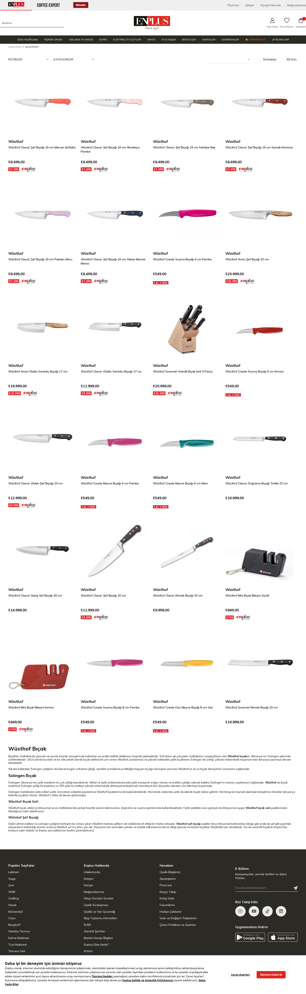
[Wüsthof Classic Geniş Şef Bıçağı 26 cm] (42, 551)
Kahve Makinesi (18, 938)
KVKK (87, 925)
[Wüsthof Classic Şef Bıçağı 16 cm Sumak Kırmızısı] (259, 103)
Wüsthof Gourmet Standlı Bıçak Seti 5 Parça (182, 371)
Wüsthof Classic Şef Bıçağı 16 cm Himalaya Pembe (110, 149)
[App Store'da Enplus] (283, 937)
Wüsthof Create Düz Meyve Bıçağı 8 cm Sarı (183, 707)
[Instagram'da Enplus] (240, 911)
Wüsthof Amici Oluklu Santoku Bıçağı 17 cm (37, 371)
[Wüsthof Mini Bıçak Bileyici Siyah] (259, 551)
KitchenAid (15, 912)
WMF (12, 892)
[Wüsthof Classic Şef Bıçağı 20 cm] (115, 551)
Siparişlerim (168, 879)
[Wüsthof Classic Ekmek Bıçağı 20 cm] (187, 551)
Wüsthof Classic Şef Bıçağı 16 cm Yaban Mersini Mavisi (113, 261)
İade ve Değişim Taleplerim (178, 918)
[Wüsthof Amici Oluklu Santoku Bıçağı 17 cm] (42, 327)
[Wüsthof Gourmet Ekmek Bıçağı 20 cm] (259, 663)
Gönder (296, 888)
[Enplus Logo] (152, 22)
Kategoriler (63, 59)
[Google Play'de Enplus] (250, 937)
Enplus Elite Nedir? (96, 944)
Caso (12, 918)
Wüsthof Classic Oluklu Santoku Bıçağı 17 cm (111, 371)
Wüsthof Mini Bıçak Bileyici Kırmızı (31, 707)
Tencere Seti (16, 951)
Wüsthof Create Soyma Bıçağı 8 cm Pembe (110, 707)
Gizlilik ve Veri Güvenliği (99, 912)
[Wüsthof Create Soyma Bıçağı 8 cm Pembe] (115, 663)
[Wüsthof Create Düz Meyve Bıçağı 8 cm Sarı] (187, 663)
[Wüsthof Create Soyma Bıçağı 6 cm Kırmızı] (259, 327)
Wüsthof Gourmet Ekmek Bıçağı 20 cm (251, 707)
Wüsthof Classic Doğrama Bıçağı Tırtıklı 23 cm (256, 483)
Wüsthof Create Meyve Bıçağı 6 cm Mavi (180, 483)
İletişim (250, 5)
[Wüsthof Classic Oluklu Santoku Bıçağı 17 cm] (115, 327)
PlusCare (233, 5)
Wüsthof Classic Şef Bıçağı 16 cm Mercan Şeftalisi (42, 147)
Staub (12, 905)
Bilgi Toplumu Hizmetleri (100, 918)
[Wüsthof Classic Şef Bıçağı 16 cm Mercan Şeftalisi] (42, 103)
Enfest (88, 951)
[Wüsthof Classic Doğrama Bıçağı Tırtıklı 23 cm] (259, 439)
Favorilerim (167, 905)
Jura (11, 885)
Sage (12, 879)
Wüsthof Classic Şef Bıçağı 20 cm (103, 595)
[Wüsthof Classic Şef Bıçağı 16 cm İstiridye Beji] (187, 103)
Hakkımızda (92, 872)
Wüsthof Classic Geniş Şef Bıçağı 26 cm (35, 595)
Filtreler (15, 59)
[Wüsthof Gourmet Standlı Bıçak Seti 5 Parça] (187, 327)
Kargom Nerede (271, 5)
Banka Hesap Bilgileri (98, 938)
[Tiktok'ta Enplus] (267, 911)
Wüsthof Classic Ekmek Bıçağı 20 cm (178, 595)
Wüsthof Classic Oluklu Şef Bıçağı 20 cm (35, 483)
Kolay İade (167, 898)
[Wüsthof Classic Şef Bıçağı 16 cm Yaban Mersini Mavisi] (115, 215)
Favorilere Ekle (68, 77)
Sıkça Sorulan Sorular (98, 898)
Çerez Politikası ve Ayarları (178, 925)
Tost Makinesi (17, 944)
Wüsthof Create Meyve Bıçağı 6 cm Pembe (110, 483)
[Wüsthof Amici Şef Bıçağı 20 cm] (259, 215)
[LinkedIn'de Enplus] (254, 911)
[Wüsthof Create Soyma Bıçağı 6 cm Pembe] (187, 215)
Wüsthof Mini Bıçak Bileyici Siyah (247, 595)
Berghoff (14, 925)
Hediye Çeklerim (171, 912)
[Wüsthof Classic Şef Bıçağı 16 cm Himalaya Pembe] (115, 103)
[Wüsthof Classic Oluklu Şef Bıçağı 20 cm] (42, 439)
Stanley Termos (19, 931)
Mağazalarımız (296, 5)
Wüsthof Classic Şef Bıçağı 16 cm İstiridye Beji (184, 147)
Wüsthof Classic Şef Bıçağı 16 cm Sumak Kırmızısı (259, 147)
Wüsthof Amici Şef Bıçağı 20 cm (247, 259)
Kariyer (88, 885)
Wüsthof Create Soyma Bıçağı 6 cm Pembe (182, 259)
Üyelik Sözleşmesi (96, 905)
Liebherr (13, 872)
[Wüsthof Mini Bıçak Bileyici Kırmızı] (42, 663)
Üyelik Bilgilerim (170, 872)
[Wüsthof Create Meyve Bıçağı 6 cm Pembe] (115, 439)
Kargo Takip (168, 892)
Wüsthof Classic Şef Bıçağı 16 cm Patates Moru (40, 259)
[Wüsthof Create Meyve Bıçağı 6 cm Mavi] (187, 439)
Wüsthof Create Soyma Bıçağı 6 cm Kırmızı (254, 371)
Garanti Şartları (94, 931)
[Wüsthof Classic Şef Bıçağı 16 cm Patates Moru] (42, 215)
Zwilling (13, 898)
